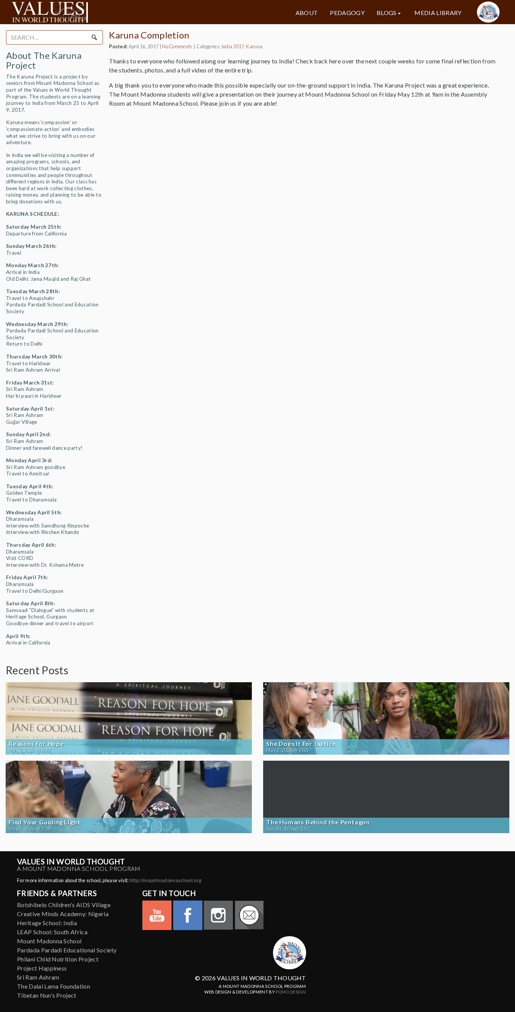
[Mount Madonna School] (488, 12)
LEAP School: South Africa (52, 931)
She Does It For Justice (301, 744)
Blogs (387, 13)
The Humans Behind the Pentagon (318, 822)
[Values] (89, 12)
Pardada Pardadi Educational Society (66, 950)
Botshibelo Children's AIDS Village (63, 904)
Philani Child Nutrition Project (57, 959)
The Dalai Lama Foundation (53, 986)
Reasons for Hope (36, 744)
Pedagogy (347, 13)
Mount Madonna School (49, 940)
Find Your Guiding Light (44, 822)
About (307, 13)
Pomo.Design (291, 991)
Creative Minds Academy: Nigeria (63, 913)
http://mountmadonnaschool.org (165, 880)
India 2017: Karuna (242, 46)
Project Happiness (42, 968)
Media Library (437, 13)
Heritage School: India (47, 922)
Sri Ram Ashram (38, 977)
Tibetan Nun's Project (47, 995)
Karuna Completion (149, 34)
